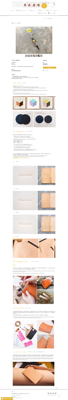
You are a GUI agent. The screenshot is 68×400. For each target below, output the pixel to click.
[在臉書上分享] (43, 70)
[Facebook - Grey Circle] (48, 393)
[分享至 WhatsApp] (45, 70)
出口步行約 (25, 393)
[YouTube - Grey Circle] (50, 393)
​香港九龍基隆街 (14, 393)
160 (16, 393)
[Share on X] (47, 70)
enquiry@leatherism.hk (14, 396)
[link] (55, 13)
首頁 (12, 23)
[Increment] (46, 64)
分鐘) (28, 393)
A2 (23, 393)
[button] (55, 11)
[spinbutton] (45, 64)
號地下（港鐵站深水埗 (20, 393)
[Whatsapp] (55, 393)
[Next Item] (56, 105)
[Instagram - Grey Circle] (53, 393)
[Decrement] (43, 64)
